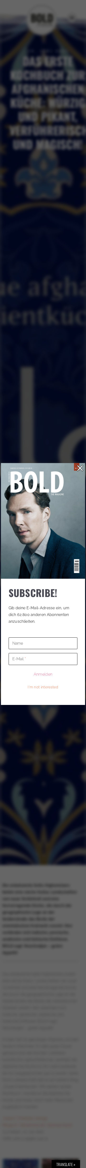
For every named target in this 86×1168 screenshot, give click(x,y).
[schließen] (80, 468)
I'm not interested (43, 687)
